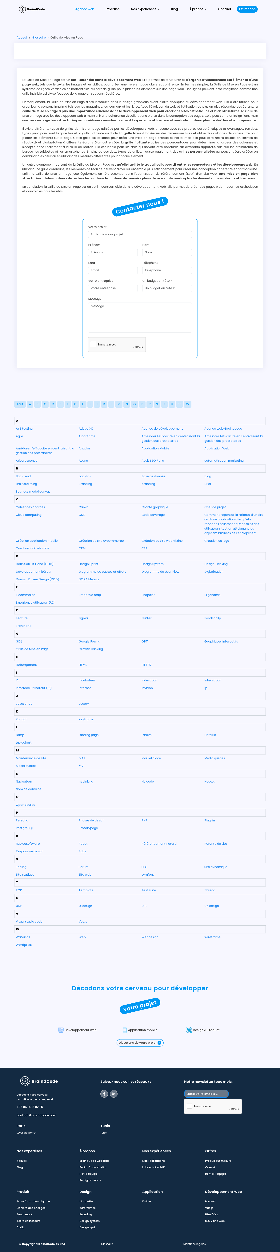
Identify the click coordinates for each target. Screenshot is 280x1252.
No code (148, 781)
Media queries (214, 758)
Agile (19, 436)
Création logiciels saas (32, 548)
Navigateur (24, 781)
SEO (144, 867)
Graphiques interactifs (221, 641)
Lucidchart (24, 742)
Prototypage (88, 828)
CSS (144, 548)
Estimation (247, 9)
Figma (83, 618)
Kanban (21, 719)
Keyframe (86, 719)
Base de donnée (154, 476)
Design (85, 1191)
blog (207, 476)
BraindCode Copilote (94, 1160)
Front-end (23, 626)
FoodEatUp (212, 618)
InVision (147, 688)
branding (148, 484)
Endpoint (148, 595)
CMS (82, 515)
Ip (205, 688)
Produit (23, 1191)
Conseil (210, 1167)
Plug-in (209, 820)
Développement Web (223, 1191)
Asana (83, 460)
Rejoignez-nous (90, 1180)
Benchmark (24, 1214)
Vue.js (83, 921)
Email (92, 263)
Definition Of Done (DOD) (35, 564)
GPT (145, 641)
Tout (20, 404)
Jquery (84, 703)
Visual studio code (29, 921)
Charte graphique (155, 507)
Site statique (25, 874)
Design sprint (88, 1227)
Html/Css (211, 1214)
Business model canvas (33, 491)
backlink (85, 476)
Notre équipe (88, 1173)
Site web (85, 874)
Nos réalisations (153, 1160)
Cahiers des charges (31, 1208)
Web (82, 937)
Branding (85, 484)
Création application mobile (37, 541)
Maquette (86, 1201)
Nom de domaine (28, 789)
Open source (25, 805)
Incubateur (87, 680)
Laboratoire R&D (153, 1167)
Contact (224, 9)
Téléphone (150, 263)
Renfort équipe (215, 1173)
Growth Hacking (91, 649)
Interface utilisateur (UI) (34, 688)
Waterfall (23, 937)
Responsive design (29, 851)
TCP (19, 890)
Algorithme (87, 436)
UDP (19, 906)
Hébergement (26, 665)
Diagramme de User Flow (160, 571)
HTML (83, 665)
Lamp (20, 735)
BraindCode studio (92, 1167)
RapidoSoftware (28, 843)
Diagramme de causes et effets (102, 571)
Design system (89, 1221)
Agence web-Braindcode (223, 428)
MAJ (82, 758)
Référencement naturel (159, 843)
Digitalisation (213, 571)
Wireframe (212, 937)
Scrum (83, 867)
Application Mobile (155, 448)
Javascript (24, 703)
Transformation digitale (33, 1201)
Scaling (21, 867)
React (83, 843)
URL (144, 906)
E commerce (25, 595)
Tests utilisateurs (28, 1221)
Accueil (22, 1160)
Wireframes (87, 1208)
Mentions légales (194, 1244)
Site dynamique (215, 867)
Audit (20, 1227)
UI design (85, 906)
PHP (144, 820)
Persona (22, 820)
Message (95, 298)
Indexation (149, 680)
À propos (87, 1151)
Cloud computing (29, 515)
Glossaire (39, 37)
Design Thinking (216, 564)
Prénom (94, 245)
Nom (145, 245)
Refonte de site (215, 843)
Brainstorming (26, 484)
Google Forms (89, 641)
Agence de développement (162, 428)
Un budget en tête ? (157, 281)
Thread (209, 890)
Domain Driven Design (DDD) (37, 579)
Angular (84, 448)
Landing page (89, 735)
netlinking (86, 781)
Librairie (210, 735)
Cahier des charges (30, 507)
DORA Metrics (89, 579)
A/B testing (24, 428)
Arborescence (27, 460)
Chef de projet (215, 507)
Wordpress (24, 945)
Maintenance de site (31, 758)
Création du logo (216, 541)
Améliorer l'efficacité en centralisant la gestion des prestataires (171, 438)
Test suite (149, 890)
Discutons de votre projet (138, 1043)
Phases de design (91, 820)
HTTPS (146, 665)
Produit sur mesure (218, 1160)
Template (86, 890)
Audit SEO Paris (153, 460)
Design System (153, 564)
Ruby (82, 851)
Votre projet (97, 227)
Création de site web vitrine (162, 541)
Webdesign (150, 937)
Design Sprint (88, 564)
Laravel (147, 735)
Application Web (216, 448)
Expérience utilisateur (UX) (36, 602)
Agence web (84, 9)
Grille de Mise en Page (32, 649)
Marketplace (151, 758)
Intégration (212, 680)
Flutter (147, 618)
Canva (83, 507)
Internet (85, 688)
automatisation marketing (224, 460)
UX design (211, 906)
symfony (148, 874)
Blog (174, 9)
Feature (22, 618)
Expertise (113, 9)
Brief (207, 484)
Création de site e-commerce (101, 541)
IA (17, 680)
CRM (82, 548)
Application (152, 1191)
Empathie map (90, 595)
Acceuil (22, 37)
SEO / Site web (215, 1221)
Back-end (23, 476)
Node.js (209, 781)
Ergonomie (212, 595)
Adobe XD (86, 428)
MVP (82, 766)
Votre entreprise (100, 281)
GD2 (19, 641)
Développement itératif (33, 571)
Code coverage (153, 515)
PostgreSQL (24, 828)
